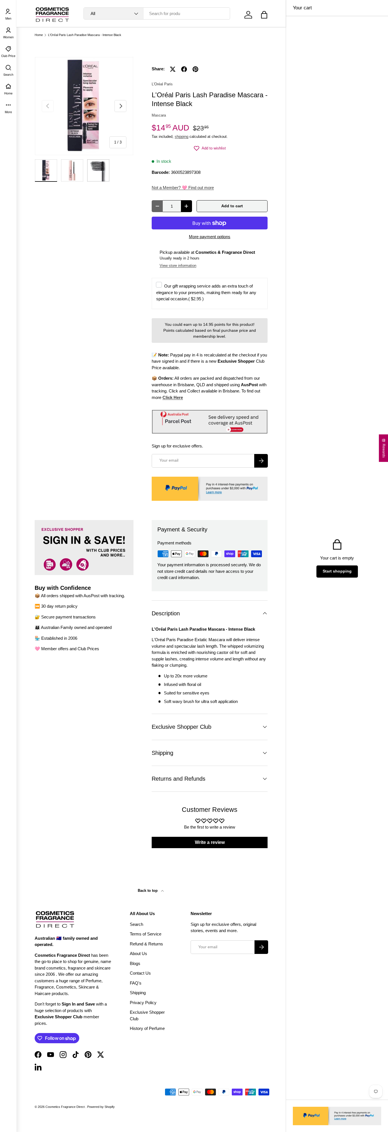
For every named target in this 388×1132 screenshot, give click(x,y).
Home (39, 35)
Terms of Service (145, 934)
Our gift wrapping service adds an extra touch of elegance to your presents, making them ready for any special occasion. (206, 292)
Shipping (138, 992)
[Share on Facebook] (184, 69)
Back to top (148, 890)
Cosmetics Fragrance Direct (65, 1106)
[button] (264, 15)
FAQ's (135, 983)
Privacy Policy (143, 1002)
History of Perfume (147, 1028)
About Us (138, 953)
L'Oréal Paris (162, 84)
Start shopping (337, 571)
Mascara (159, 115)
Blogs (135, 963)
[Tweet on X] (172, 69)
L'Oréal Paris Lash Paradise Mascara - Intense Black (84, 35)
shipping (181, 136)
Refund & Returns (146, 943)
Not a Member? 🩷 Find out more (183, 187)
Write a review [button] (210, 842)
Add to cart (232, 206)
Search (136, 924)
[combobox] (157, 13)
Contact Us (140, 973)
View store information (178, 265)
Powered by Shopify (101, 1106)
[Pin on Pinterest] (195, 69)
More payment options (209, 236)
